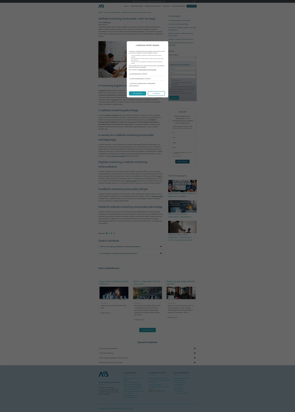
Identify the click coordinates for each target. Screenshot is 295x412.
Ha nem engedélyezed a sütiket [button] (140, 79)
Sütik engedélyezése (137, 93)
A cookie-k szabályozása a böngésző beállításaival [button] (142, 84)
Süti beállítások (156, 93)
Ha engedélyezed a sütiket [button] (138, 74)
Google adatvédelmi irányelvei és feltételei (147, 69)
